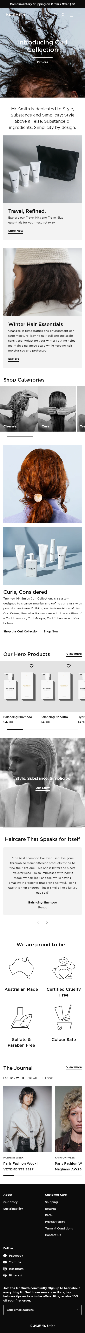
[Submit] (76, 1310)
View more (74, 653)
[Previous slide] (38, 922)
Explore (42, 62)
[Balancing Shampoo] (18, 686)
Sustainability (13, 1208)
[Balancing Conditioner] (55, 686)
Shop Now (51, 631)
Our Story (42, 787)
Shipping (51, 1202)
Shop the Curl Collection (21, 631)
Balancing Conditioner (55, 716)
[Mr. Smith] (15, 14)
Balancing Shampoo (17, 716)
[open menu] (80, 15)
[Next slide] (46, 922)
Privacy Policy (55, 1221)
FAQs (49, 1215)
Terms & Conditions (59, 1228)
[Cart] (71, 15)
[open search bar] (47, 15)
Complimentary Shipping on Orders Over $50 (42, 4)
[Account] (63, 15)
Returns (50, 1208)
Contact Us (53, 1234)
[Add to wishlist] (31, 665)
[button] (55, 14)
